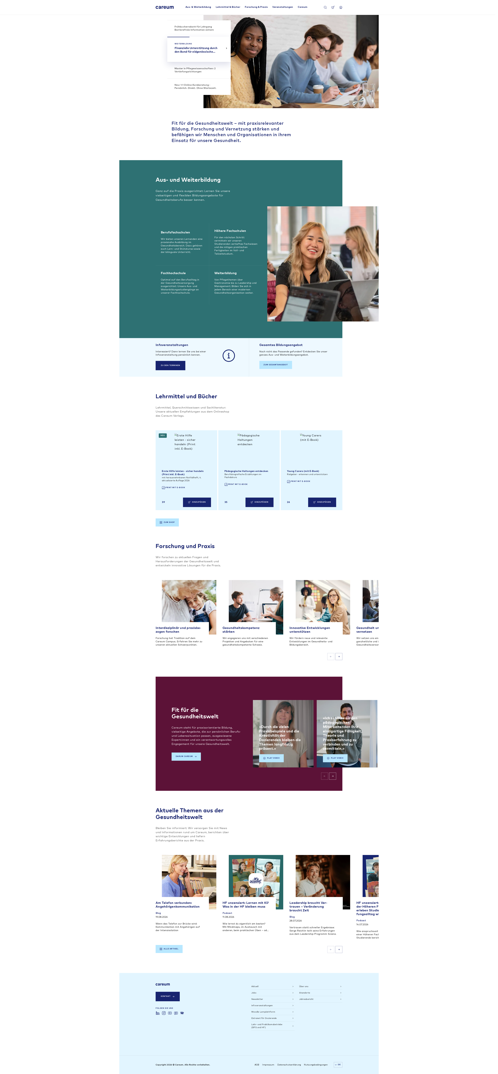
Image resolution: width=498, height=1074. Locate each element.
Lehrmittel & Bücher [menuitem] (228, 7)
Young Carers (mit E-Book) (303, 471)
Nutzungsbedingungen (316, 1065)
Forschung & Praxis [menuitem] (256, 7)
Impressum (268, 1065)
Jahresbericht (306, 999)
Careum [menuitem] (302, 7)
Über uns (303, 986)
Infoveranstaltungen (262, 1005)
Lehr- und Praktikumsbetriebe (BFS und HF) (266, 1025)
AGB (257, 1065)
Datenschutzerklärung (289, 1065)
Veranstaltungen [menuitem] (282, 7)
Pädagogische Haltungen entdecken (246, 471)
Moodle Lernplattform (263, 1012)
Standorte (304, 993)
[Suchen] (325, 7)
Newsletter (257, 999)
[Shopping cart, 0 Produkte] (333, 7)
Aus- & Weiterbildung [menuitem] (198, 7)
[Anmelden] (341, 7)
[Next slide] (338, 656)
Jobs (253, 993)
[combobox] (338, 1065)
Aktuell (255, 986)
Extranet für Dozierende (264, 1018)
